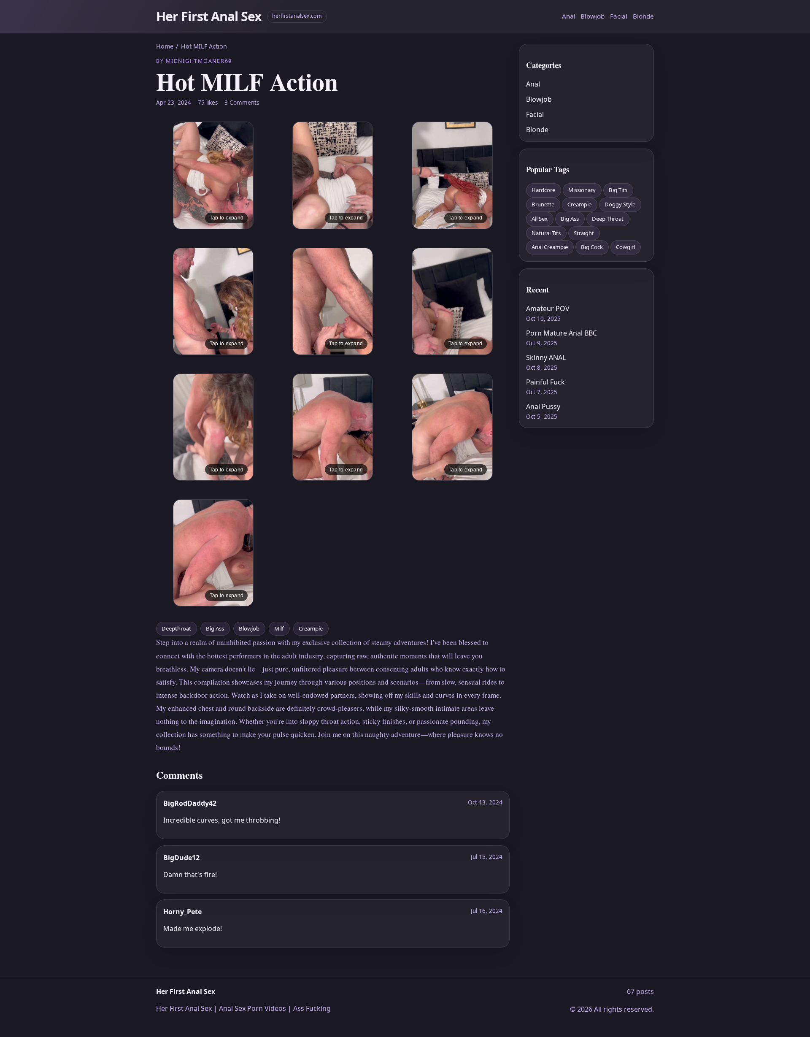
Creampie (311, 628)
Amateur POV (548, 308)
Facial (618, 16)
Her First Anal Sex (209, 16)
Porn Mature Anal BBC (561, 333)
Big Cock (592, 247)
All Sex (540, 218)
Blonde (643, 16)
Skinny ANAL (546, 357)
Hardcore (543, 190)
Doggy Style (620, 204)
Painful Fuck (545, 382)
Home (164, 46)
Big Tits (618, 190)
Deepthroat (176, 628)
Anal (568, 16)
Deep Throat (608, 218)
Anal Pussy (543, 406)
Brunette (543, 204)
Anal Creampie (550, 247)
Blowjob (592, 16)
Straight (584, 233)
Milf (279, 628)
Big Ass (215, 628)
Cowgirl (625, 247)
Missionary (582, 190)
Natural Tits (546, 233)
